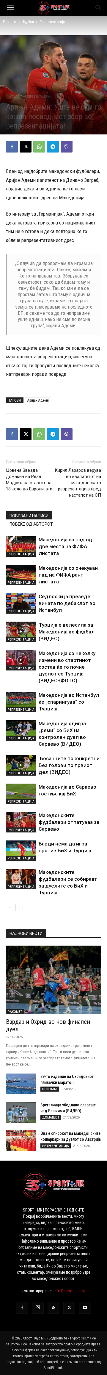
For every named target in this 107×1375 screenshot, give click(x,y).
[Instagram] (38, 1308)
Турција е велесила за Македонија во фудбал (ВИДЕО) (67, 631)
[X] (26, 147)
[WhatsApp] (39, 147)
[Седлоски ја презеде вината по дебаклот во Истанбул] (21, 603)
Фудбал (28, 22)
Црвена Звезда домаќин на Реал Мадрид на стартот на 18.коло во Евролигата (29, 480)
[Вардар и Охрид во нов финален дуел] (53, 980)
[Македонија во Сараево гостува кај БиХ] (21, 794)
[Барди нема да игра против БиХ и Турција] (21, 850)
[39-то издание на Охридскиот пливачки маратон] (21, 1084)
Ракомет (15, 1012)
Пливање (49, 1089)
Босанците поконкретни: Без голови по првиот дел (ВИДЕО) (70, 765)
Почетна (10, 22)
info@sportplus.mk (70, 1291)
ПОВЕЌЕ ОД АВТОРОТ (31, 524)
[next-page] (19, 907)
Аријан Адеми (38, 400)
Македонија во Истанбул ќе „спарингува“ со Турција (69, 702)
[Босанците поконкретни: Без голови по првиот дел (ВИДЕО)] (21, 765)
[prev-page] (9, 907)
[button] (10, 8)
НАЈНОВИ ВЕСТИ (26, 933)
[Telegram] (53, 147)
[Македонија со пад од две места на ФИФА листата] (21, 546)
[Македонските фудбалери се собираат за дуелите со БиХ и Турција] (21, 879)
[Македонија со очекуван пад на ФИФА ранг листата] (21, 575)
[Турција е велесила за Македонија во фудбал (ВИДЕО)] (21, 632)
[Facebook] (12, 147)
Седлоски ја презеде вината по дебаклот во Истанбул (67, 603)
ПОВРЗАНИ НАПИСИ (29, 516)
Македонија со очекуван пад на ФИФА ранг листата (68, 575)
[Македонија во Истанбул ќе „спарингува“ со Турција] (21, 702)
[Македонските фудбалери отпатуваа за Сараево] (21, 822)
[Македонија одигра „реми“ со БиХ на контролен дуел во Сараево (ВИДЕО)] (21, 730)
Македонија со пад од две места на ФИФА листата (65, 546)
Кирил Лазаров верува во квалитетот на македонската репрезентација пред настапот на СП (78, 483)
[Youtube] (85, 1308)
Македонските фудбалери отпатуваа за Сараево (69, 822)
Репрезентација (52, 22)
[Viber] (67, 147)
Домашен (50, 1117)
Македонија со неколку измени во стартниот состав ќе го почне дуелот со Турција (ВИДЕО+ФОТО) (67, 667)
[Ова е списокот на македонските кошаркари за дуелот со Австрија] (21, 1140)
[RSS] (53, 1308)
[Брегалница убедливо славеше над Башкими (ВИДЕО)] (21, 1112)
